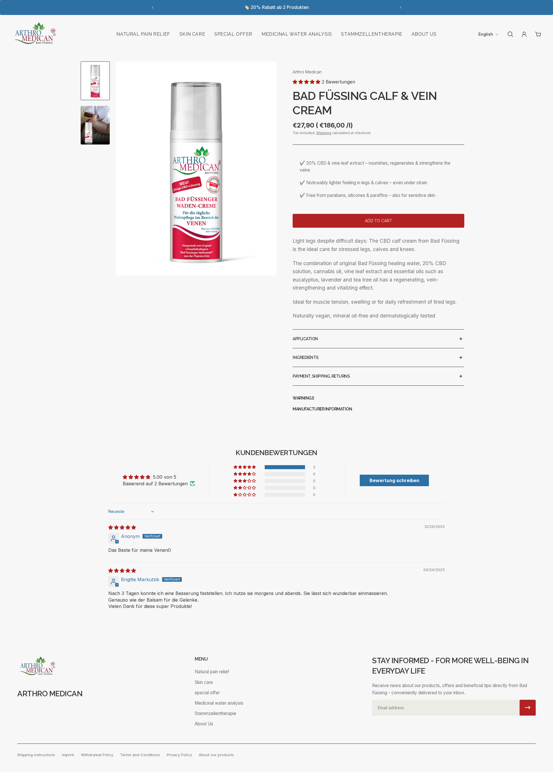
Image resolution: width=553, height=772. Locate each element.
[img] (122, 527)
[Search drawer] (510, 34)
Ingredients (306, 357)
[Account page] (524, 34)
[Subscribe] (528, 707)
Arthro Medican (307, 71)
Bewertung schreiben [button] (394, 480)
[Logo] (35, 34)
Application (305, 338)
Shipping (323, 133)
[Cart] (538, 34)
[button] (307, 82)
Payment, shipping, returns (321, 376)
